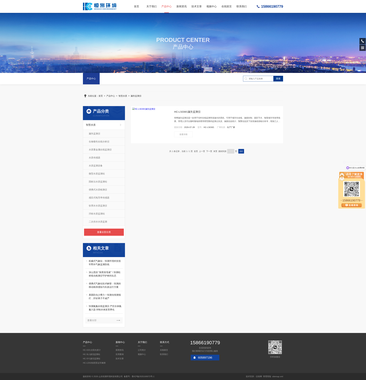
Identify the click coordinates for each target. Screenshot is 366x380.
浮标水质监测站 (97, 213)
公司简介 (142, 350)
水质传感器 (94, 157)
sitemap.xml (277, 376)
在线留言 (226, 6)
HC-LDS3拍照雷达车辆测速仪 (94, 363)
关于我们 (151, 6)
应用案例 (120, 354)
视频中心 (211, 6)
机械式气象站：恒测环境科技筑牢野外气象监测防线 (105, 263)
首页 (136, 6)
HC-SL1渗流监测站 (91, 354)
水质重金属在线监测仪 (100, 149)
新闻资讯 (181, 6)
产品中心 (166, 6)
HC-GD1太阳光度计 (92, 350)
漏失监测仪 (136, 96)
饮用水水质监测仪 (98, 205)
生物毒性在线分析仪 (99, 141)
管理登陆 (267, 376)
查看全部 (92, 320)
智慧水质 (123, 96)
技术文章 (196, 6)
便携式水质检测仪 (98, 189)
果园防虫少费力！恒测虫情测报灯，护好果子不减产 (105, 297)
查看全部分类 (104, 232)
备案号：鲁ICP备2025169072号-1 (139, 376)
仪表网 (259, 376)
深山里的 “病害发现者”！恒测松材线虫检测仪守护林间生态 (105, 274)
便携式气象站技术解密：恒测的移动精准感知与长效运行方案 (105, 285)
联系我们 (241, 6)
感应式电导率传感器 (99, 197)
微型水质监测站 (97, 173)
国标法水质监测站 (98, 181)
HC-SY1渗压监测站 (91, 358)
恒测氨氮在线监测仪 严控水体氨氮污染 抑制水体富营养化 (105, 308)
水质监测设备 (96, 165)
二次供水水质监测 (98, 221)
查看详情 (183, 134)
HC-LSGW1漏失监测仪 (187, 111)
